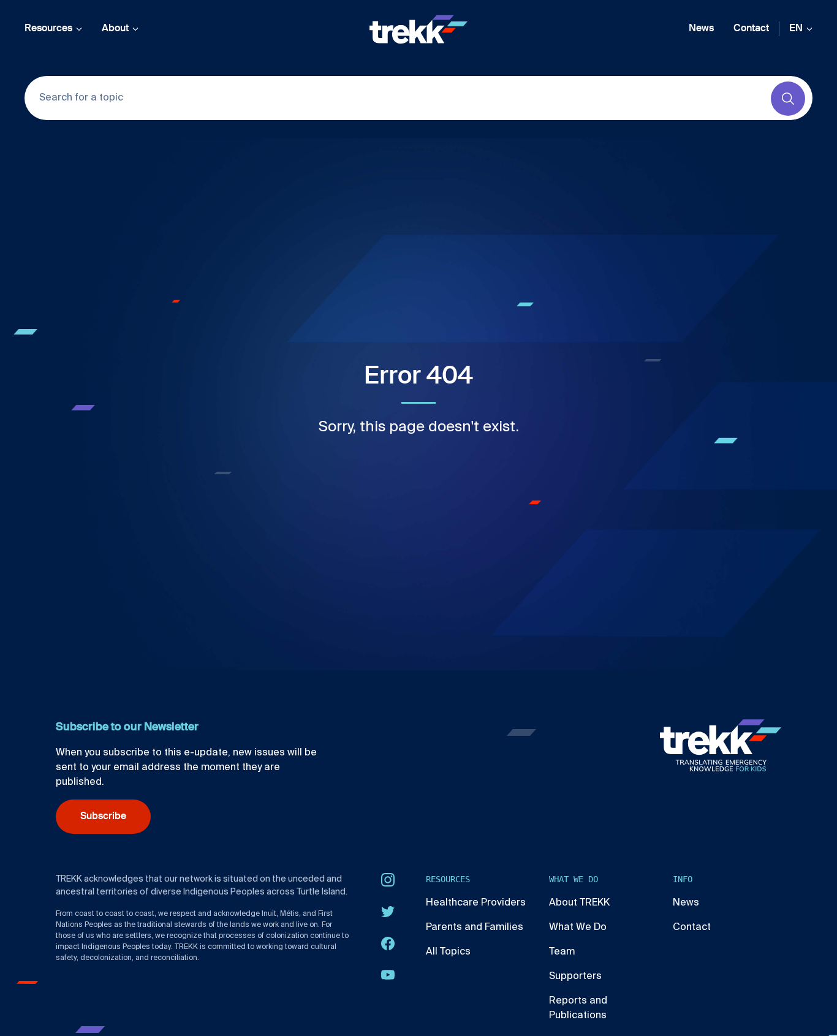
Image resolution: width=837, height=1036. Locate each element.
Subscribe (103, 817)
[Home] (418, 29)
